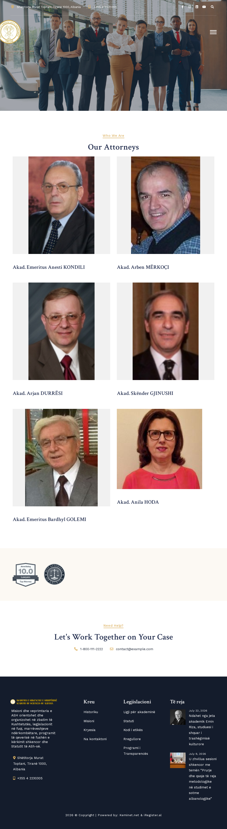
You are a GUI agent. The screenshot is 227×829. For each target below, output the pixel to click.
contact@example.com (134, 649)
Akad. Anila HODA (138, 502)
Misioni (89, 721)
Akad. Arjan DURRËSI (38, 393)
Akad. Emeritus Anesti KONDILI (49, 267)
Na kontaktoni (95, 739)
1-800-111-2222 (91, 649)
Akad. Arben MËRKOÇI (143, 267)
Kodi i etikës (133, 730)
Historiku (91, 712)
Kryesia (90, 730)
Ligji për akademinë (139, 712)
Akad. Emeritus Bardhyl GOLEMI (49, 519)
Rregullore (132, 739)
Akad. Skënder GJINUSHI (145, 393)
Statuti (128, 721)
